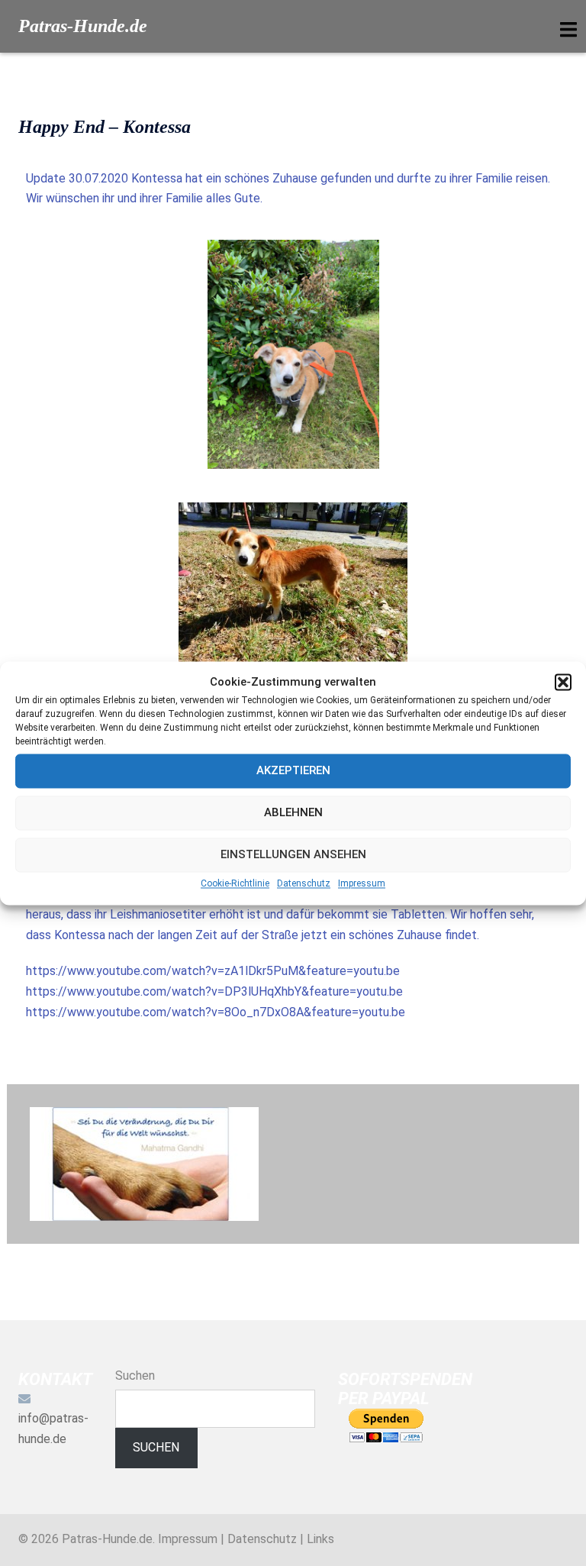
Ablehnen (293, 813)
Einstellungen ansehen (293, 855)
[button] (563, 682)
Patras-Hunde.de (82, 26)
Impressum (361, 883)
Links (320, 1539)
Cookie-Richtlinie (235, 883)
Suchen (135, 1375)
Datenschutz (303, 883)
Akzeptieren (293, 771)
